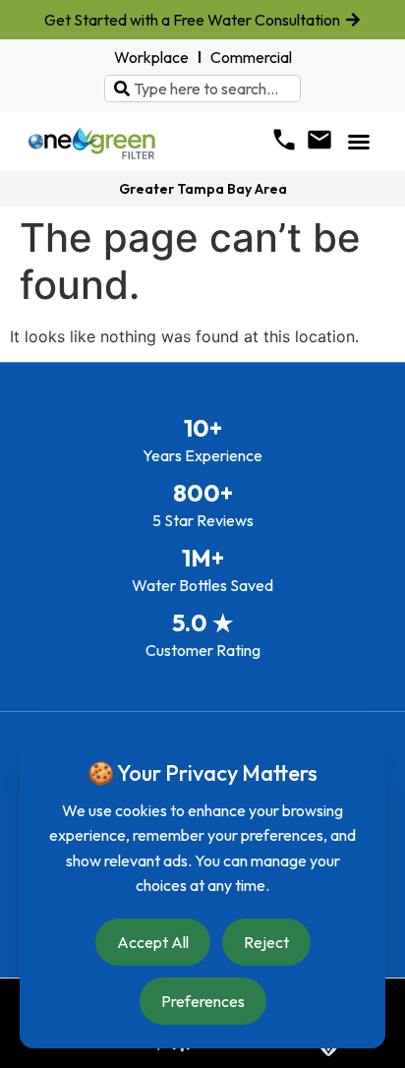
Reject (266, 942)
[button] (358, 141)
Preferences (203, 1001)
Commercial (251, 57)
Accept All (153, 942)
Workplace (151, 57)
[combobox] (202, 88)
